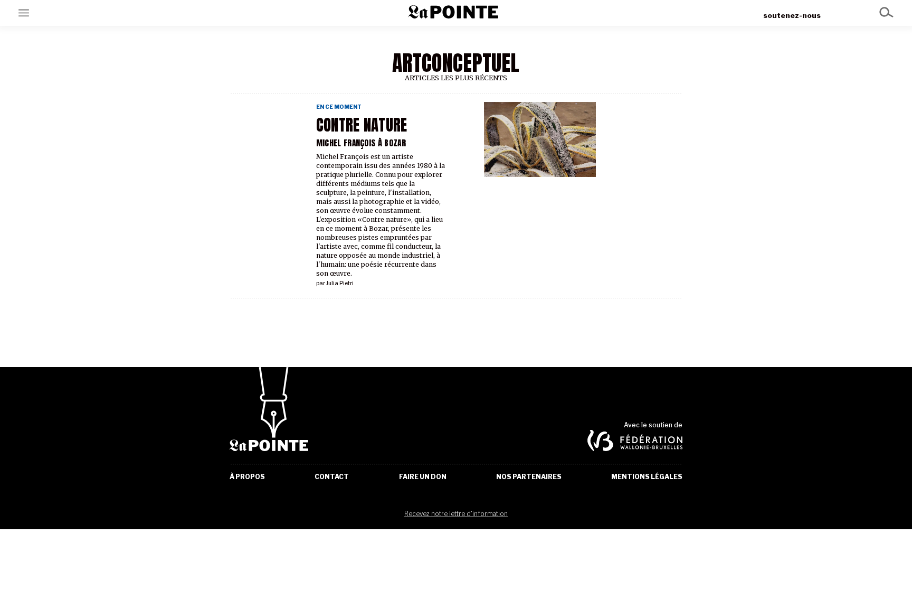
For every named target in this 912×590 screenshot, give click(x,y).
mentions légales (646, 477)
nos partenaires (529, 477)
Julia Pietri (340, 283)
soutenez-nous (792, 15)
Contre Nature (361, 125)
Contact (332, 477)
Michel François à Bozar (361, 143)
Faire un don (422, 477)
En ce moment (339, 107)
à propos (247, 477)
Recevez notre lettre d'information (456, 514)
